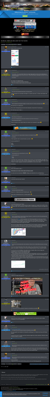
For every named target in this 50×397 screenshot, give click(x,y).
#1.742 (48, 240)
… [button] (7, 44)
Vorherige (3, 44)
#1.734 (48, 113)
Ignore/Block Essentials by (10, 387)
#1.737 (48, 167)
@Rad (19, 219)
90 (9, 44)
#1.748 (48, 353)
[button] (22, 8)
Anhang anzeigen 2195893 (16, 329)
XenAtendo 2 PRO (3, 390)
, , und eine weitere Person (19, 209)
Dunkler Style (3, 384)
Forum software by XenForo (9, 386)
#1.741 (48, 212)
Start (45, 384)
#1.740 (48, 202)
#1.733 (48, 99)
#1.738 (48, 177)
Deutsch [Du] (9, 384)
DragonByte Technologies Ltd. (29, 388)
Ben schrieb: (14, 327)
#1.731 (48, 70)
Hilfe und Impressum (41, 384)
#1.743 (48, 274)
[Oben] (47, 384)
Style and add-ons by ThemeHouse (6, 389)
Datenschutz (35, 384)
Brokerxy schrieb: (14, 72)
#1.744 (48, 299)
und (14, 196)
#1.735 (48, 131)
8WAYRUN (14, 390)
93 (14, 44)
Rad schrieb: (14, 214)
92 (12, 44)
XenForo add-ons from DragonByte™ (15, 388)
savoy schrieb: (14, 101)
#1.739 (48, 186)
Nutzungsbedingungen (29, 384)
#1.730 (48, 46)
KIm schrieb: (14, 188)
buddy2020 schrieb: (15, 89)
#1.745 (48, 316)
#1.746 (48, 325)
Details (36, 388)
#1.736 (48, 149)
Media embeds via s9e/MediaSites (18, 389)
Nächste (19, 44)
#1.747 (48, 341)
